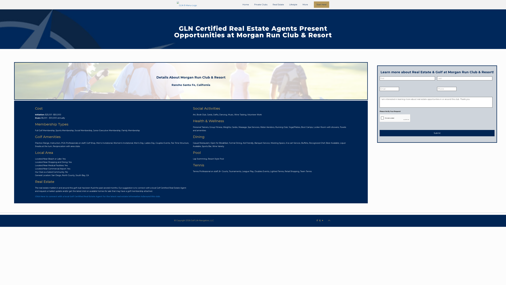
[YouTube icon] (323, 220)
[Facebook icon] (317, 220)
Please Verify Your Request (390, 111)
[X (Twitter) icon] (320, 220)
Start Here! (322, 4)
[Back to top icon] (329, 220)
